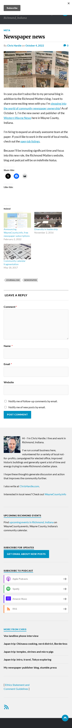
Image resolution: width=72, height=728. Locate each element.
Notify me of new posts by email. (26, 407)
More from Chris (15, 629)
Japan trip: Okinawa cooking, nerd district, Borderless (35, 643)
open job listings (30, 141)
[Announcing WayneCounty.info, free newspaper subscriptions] (17, 219)
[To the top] (65, 718)
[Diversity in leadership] (48, 219)
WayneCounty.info (55, 494)
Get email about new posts (26, 554)
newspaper (30, 280)
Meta (7, 30)
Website (9, 382)
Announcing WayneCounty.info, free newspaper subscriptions (17, 232)
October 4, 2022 (34, 45)
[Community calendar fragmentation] (17, 251)
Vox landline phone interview (21, 635)
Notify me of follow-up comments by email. (32, 401)
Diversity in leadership (46, 229)
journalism (13, 280)
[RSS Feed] (6, 707)
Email (8, 364)
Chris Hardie (14, 45)
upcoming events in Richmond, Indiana (31, 522)
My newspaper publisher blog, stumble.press (30, 667)
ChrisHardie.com (29, 486)
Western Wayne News (17, 118)
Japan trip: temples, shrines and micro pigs (28, 651)
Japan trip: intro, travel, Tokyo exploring (27, 659)
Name (8, 346)
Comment (10, 306)
